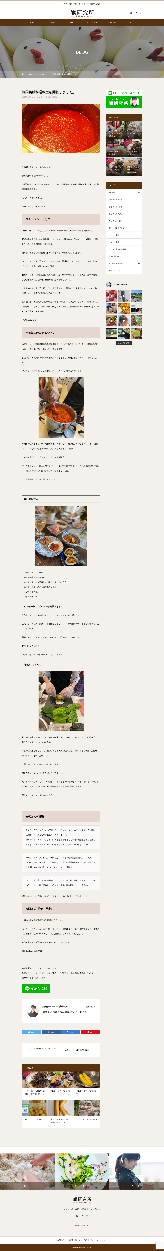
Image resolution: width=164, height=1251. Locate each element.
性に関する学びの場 (116, 263)
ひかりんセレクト (115, 207)
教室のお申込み (82, 1225)
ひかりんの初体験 (115, 200)
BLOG (132, 22)
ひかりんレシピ (115, 221)
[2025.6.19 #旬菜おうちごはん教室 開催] (124, 333)
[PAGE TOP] (82, 1149)
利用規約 (60, 1240)
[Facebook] (136, 13)
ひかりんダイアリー (116, 214)
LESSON (72, 22)
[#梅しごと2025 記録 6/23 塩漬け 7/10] (111, 308)
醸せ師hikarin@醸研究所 (55, 1006)
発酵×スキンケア (115, 271)
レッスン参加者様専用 (117, 249)
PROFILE (52, 22)
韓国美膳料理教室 (50, 97)
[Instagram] (131, 13)
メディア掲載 (114, 242)
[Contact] (141, 13)
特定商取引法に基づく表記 (77, 1240)
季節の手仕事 (114, 256)
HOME (32, 22)
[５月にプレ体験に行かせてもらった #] (136, 320)
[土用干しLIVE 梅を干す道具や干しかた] (124, 296)
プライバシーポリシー (98, 1240)
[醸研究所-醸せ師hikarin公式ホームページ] (82, 13)
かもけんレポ (37, 97)
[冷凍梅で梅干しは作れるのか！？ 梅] (111, 296)
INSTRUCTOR (92, 22)
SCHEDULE (112, 22)
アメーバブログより (116, 228)
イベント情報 (114, 235)
